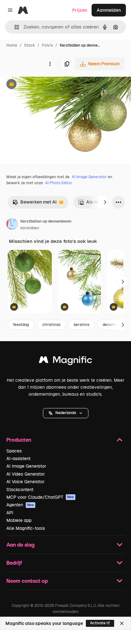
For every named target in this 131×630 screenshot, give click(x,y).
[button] (65, 413)
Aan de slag (20, 544)
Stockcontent (19, 489)
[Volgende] (105, 202)
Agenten (20, 505)
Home (11, 45)
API (9, 513)
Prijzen (79, 10)
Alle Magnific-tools (25, 528)
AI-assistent (18, 458)
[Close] (122, 623)
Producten (18, 439)
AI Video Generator (25, 474)
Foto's (47, 45)
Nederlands (65, 412)
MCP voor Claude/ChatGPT (40, 497)
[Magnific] (65, 361)
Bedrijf (14, 562)
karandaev (29, 228)
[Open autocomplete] (14, 27)
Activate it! (100, 623)
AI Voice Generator (25, 481)
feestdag (21, 324)
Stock (29, 45)
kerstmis (81, 324)
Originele (42, 85)
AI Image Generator (89, 176)
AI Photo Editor (58, 182)
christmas (51, 324)
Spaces (14, 451)
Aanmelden (109, 10)
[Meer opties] (50, 63)
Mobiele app (18, 520)
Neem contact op (27, 580)
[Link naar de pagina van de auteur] (12, 224)
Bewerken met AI (34, 203)
